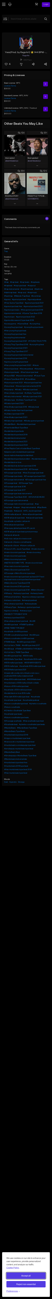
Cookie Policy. (12, 1267)
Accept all (26, 1275)
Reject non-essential (26, 1284)
